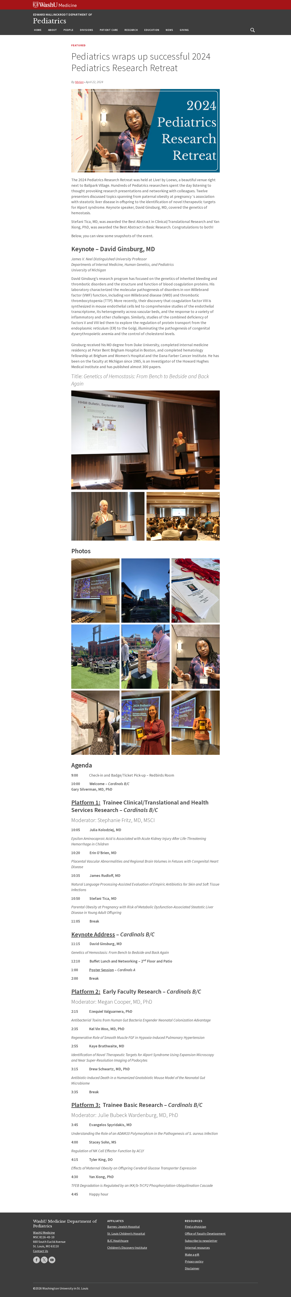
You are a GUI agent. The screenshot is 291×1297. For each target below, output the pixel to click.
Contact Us (40, 1251)
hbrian (79, 82)
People (68, 30)
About (52, 30)
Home (38, 30)
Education (151, 30)
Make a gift (192, 1254)
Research (131, 30)
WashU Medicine (44, 1232)
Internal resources (197, 1248)
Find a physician (195, 1227)
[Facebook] (36, 1259)
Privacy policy (194, 1261)
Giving (184, 30)
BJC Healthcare (117, 1241)
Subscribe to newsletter (201, 1241)
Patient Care (109, 30)
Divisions (86, 30)
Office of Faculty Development (205, 1233)
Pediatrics (49, 21)
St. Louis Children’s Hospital (126, 1233)
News (169, 30)
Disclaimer (192, 1268)
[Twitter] (44, 1259)
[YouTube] (51, 1259)
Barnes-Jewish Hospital (123, 1227)
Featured (78, 45)
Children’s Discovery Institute (127, 1248)
